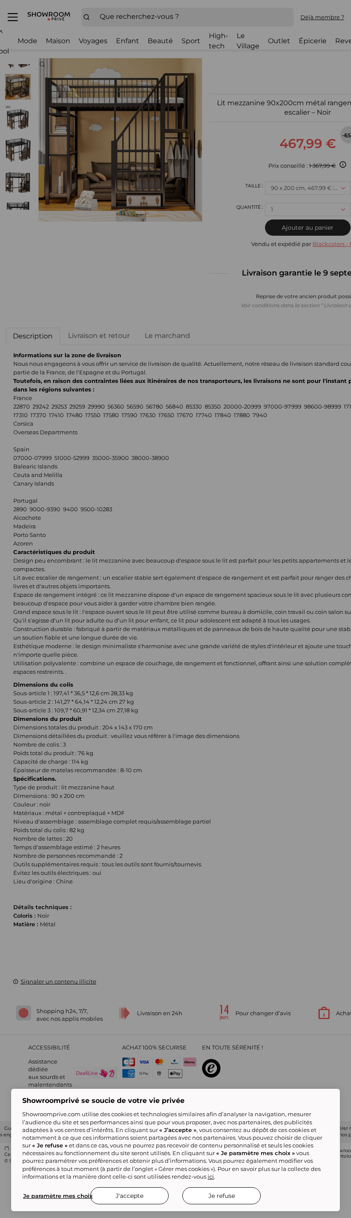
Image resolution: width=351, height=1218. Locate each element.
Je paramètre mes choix (57, 1195)
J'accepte (129, 1196)
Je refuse (221, 1196)
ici (211, 1176)
